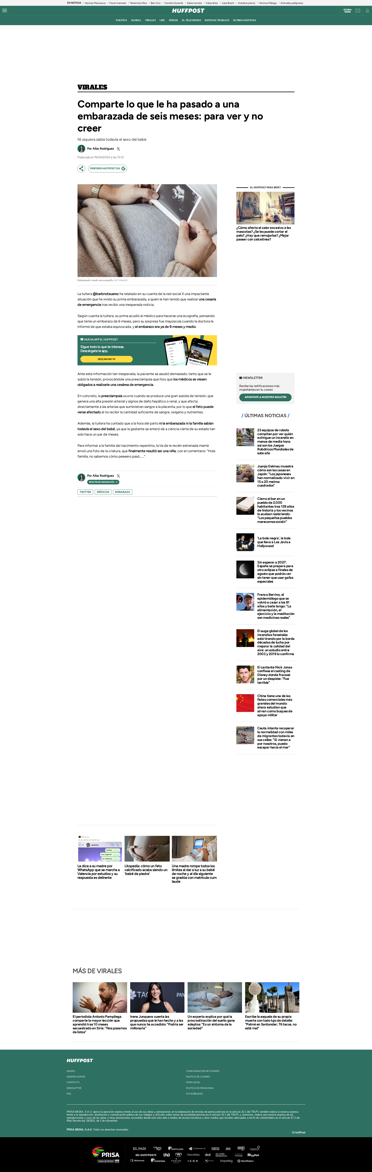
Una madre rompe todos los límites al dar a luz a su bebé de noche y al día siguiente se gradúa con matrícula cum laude (194, 874)
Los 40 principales (160, 1148)
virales (150, 20)
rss (69, 1093)
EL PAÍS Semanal (223, 1154)
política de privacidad (200, 1088)
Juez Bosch (228, 3)
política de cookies (198, 1076)
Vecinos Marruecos (95, 3)
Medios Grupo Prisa (107, 1161)
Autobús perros (246, 3)
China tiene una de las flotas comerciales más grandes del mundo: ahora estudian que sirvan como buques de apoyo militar (274, 705)
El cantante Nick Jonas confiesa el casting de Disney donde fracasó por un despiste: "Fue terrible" (274, 675)
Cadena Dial (209, 1154)
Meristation (246, 1160)
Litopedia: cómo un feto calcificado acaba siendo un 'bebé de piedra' (146, 870)
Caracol (255, 1148)
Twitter (85, 492)
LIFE (162, 20)
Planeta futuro (237, 1154)
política (121, 20)
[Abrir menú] (4, 10)
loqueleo (227, 1160)
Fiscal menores (117, 3)
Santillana (178, 1148)
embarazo (122, 492)
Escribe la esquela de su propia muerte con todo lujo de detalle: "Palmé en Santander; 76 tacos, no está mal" (271, 1022)
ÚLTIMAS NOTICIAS (244, 20)
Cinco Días (194, 1154)
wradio (179, 1154)
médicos (103, 492)
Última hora (347, 11)
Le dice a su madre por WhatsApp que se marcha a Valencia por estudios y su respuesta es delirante (99, 872)
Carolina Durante (173, 3)
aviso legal (193, 1082)
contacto (73, 1082)
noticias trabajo (217, 20)
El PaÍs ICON (194, 1160)
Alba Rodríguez (103, 148)
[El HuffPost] (188, 10)
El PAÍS (142, 1148)
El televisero (191, 20)
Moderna (158, 1160)
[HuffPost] (80, 1060)
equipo (71, 1071)
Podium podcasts (177, 1160)
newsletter (74, 1088)
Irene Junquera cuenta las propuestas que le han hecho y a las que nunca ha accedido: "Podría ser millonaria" (156, 1022)
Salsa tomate (194, 3)
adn (240, 1148)
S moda (210, 1160)
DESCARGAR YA (106, 359)
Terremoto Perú (138, 3)
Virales (92, 88)
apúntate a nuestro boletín (265, 397)
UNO (168, 1154)
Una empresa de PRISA (107, 1151)
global (136, 20)
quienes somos (76, 1076)
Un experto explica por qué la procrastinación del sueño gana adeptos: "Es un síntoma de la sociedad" (211, 1022)
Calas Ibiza (212, 3)
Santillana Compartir (199, 1148)
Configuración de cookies (202, 1071)
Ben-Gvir (156, 3)
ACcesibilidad (194, 1093)
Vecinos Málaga (268, 3)
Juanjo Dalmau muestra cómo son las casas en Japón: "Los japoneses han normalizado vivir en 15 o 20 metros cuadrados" (275, 476)
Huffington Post (147, 1154)
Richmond (139, 1160)
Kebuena (251, 1154)
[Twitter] (118, 148)
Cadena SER (215, 1148)
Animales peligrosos (292, 3)
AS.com (228, 1148)
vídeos (173, 20)
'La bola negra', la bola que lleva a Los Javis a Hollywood (273, 542)
